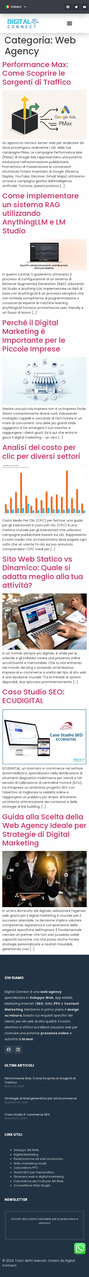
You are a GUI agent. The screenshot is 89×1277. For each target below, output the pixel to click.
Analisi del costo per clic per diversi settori (41, 451)
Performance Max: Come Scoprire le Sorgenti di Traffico (36, 73)
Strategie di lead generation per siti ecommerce (41, 1098)
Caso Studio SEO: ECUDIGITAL (33, 696)
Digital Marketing (26, 1154)
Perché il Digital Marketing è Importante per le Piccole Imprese (33, 336)
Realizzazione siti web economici (38, 1159)
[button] (69, 23)
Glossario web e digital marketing (39, 1176)
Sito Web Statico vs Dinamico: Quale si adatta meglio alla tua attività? (42, 572)
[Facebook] (9, 1049)
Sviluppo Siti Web (26, 1150)
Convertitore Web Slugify (32, 1185)
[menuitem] (16, 7)
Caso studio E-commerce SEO (27, 1114)
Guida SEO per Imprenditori (34, 1172)
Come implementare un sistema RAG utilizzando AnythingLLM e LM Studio (40, 213)
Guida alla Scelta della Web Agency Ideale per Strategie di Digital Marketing (44, 830)
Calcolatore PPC (26, 1168)
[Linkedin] (18, 1049)
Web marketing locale (30, 1163)
